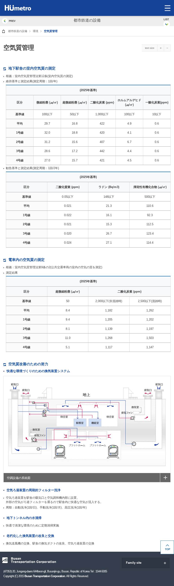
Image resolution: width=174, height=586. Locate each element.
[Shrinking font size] (167, 48)
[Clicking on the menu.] (167, 8)
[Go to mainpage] (3, 31)
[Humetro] (27, 8)
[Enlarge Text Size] (160, 48)
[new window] (165, 477)
